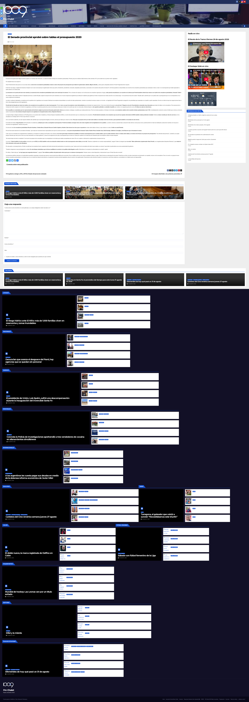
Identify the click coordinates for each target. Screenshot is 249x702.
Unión (95, 26)
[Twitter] (1, 13)
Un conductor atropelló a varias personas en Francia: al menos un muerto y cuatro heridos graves (96, 471)
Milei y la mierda (192, 149)
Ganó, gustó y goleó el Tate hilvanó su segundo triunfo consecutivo (210, 493)
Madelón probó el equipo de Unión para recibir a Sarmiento (202, 139)
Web (6, 250)
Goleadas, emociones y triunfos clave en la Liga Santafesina (186, 540)
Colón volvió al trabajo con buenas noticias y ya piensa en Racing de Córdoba (87, 557)
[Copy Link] (1, 16)
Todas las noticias (234, 699)
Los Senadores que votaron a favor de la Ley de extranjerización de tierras (104, 618)
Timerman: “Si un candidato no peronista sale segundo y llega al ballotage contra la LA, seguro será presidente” (107, 510)
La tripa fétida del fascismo (194, 159)
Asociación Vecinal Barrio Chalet (117, 26)
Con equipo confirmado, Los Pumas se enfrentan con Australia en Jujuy (84, 579)
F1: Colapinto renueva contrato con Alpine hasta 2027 (200, 144)
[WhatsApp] (1, 8)
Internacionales (63, 26)
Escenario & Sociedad (137, 279)
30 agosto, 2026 (192, 283)
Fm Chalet (8, 19)
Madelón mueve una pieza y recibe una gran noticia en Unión (208, 510)
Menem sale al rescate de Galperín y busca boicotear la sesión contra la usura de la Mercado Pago (100, 338)
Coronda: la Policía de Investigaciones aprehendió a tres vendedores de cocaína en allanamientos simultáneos (45, 438)
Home (164, 699)
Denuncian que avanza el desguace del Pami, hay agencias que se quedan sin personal (29, 360)
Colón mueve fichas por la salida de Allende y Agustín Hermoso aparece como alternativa (90, 540)
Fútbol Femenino (121, 553)
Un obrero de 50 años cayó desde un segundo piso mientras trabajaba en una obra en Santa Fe (113, 377)
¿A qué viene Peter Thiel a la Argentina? (85, 355)
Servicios (68, 278)
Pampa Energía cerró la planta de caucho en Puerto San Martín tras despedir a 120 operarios (122, 416)
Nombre (7, 237)
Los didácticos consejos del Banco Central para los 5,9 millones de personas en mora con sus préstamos (101, 364)
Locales (33, 26)
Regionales (52, 26)
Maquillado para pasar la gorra (82, 347)
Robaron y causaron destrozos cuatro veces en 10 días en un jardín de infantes (109, 402)
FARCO (89, 26)
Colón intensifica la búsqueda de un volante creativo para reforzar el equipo (86, 549)
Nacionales (42, 26)
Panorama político (83, 336)
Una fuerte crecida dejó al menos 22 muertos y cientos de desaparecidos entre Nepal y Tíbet (95, 480)
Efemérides (129, 279)
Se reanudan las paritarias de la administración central (201, 134)
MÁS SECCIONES (13, 26)
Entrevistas (24, 26)
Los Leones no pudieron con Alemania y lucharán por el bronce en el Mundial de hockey (89, 571)
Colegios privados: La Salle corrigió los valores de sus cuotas (202, 115)
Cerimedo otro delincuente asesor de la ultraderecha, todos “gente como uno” (91, 454)
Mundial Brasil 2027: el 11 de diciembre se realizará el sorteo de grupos (189, 532)
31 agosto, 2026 (10, 283)
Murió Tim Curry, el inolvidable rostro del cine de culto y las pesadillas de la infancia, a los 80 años (96, 674)
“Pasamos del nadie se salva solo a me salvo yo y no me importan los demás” (98, 502)
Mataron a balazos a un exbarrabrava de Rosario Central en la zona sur (117, 433)
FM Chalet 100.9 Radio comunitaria (211, 699)
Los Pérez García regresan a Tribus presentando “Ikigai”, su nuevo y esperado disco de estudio (95, 656)
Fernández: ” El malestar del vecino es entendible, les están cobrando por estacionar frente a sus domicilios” (106, 493)
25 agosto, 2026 (11, 635)
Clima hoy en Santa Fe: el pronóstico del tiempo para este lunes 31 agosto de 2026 (94, 280)
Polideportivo (8, 589)
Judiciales (87, 314)
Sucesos (73, 26)
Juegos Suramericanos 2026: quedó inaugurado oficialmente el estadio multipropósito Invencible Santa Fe (93, 194)
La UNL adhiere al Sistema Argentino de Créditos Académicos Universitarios (149, 194)
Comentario (8, 210)
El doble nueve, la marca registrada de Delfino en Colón (29, 554)
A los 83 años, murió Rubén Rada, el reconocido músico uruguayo (88, 665)
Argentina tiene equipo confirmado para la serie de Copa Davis (82, 596)
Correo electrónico (9, 244)
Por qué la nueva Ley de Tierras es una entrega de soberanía (100, 626)
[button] (242, 26)
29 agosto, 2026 (10, 364)
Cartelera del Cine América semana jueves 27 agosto (200, 154)
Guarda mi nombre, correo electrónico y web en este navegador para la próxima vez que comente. (28, 256)
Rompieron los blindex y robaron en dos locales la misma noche (105, 394)
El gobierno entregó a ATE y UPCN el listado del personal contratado (26, 174)
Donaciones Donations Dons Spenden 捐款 (192, 699)
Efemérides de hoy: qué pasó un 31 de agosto (199, 120)
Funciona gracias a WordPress (9, 699)
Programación (157, 26)
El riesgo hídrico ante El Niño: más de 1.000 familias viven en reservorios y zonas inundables (33, 194)
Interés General (206, 279)
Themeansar (25, 699)
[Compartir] (1, 18)
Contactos (133, 26)
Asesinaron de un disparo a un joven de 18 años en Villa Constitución (116, 441)
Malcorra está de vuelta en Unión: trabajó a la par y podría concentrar (210, 519)
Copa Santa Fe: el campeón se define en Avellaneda (184, 557)
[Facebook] (1, 10)
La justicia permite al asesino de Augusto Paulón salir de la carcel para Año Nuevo (207, 129)
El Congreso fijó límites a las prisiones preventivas (166, 174)
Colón (102, 26)
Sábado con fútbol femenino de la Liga (137, 555)
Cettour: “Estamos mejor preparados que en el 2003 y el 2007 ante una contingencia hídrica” (102, 519)
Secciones (227, 699)
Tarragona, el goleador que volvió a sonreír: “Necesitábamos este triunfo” (159, 515)
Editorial (81, 26)
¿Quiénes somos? (145, 26)
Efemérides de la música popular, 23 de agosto (199, 124)
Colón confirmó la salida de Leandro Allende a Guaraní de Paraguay (84, 532)
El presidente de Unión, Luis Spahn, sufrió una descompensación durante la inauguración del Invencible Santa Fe (37, 399)
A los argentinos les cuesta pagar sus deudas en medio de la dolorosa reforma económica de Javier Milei (32, 476)
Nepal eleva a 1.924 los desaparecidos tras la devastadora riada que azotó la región (92, 463)
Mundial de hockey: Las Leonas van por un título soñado (28, 593)
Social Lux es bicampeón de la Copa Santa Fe (182, 549)
